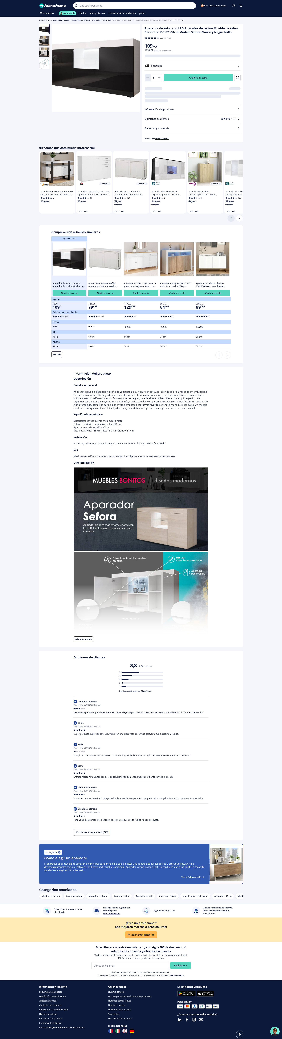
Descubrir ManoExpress (120, 1018)
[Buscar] (76, 6)
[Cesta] (241, 5)
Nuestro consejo (116, 991)
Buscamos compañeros (50, 1018)
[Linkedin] (179, 1019)
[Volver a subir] (239, 1034)
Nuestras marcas (116, 1005)
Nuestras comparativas (119, 1000)
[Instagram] (194, 1019)
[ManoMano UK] (124, 1031)
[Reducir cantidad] (148, 77)
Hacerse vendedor (48, 1014)
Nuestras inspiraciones (119, 1009)
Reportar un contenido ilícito (53, 1009)
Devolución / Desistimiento (52, 996)
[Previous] (218, 355)
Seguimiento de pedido (50, 991)
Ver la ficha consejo (191, 877)
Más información (177, 975)
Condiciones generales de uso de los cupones (62, 1027)
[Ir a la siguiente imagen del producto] (134, 68)
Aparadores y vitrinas (81, 20)
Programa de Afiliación (50, 1023)
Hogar (48, 20)
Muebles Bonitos (162, 138)
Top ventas (113, 1014)
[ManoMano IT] (117, 1031)
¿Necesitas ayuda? (48, 1000)
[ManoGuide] (275, 1031)
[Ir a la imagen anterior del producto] (57, 68)
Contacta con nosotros (50, 1005)
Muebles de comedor (61, 20)
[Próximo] (239, 218)
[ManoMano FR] (110, 1031)
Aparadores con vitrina (101, 20)
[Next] (227, 355)
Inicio (41, 20)
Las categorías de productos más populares (129, 996)
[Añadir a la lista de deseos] (237, 77)
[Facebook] (186, 1019)
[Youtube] (201, 1019)
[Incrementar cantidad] (159, 77)
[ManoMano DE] (132, 1031)
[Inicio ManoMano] (54, 5)
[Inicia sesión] (233, 5)
